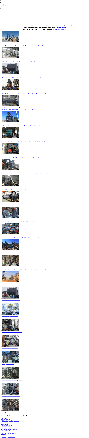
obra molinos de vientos (5, 427)
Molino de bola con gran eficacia (7, 424)
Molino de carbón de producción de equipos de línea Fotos (10, 421)
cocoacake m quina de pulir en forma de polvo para (9, 429)
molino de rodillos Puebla (6, 428)
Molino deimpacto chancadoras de (7, 431)
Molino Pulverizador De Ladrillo (7, 420)
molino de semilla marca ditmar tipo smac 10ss (9, 433)
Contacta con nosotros (5, 6)
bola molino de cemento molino (6, 419)
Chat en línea (4, 437)
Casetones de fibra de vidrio (6, 432)
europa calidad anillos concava (6, 423)
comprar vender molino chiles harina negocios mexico (10, 422)
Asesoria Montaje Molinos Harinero (7, 418)
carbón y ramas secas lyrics (6, 430)
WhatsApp (63, 27)
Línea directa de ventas (11, 437)
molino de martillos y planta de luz (7, 425)
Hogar (3, 4)
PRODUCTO (4, 5)
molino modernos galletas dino (6, 426)
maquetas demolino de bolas (6, 417)
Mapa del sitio (4, 434)
